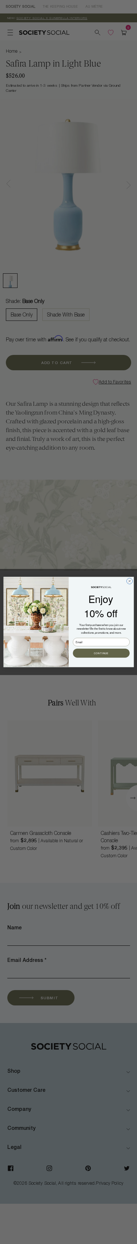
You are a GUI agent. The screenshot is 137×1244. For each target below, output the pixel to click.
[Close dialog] (129, 581)
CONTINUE (101, 653)
